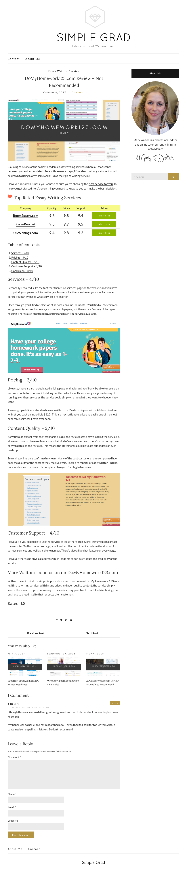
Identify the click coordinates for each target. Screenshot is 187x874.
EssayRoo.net (25, 224)
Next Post (92, 633)
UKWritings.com (25, 233)
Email (12, 807)
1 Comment (77, 92)
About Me (32, 58)
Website (13, 820)
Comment (14, 757)
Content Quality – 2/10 (25, 262)
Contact (14, 58)
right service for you (101, 183)
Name (12, 794)
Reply (115, 703)
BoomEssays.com (25, 216)
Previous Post (35, 633)
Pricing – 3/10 (19, 257)
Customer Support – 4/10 (26, 266)
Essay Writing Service (63, 71)
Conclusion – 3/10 (22, 270)
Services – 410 (20, 253)
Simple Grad (93, 862)
